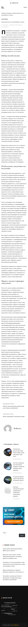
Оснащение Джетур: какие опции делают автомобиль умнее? (18, 478)
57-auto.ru (14, 3)
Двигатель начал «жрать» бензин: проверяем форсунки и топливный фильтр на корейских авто (12, 556)
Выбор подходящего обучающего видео (14, 416)
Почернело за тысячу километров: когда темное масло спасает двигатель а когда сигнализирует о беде (14, 564)
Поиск (4, 532)
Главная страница (6, 13)
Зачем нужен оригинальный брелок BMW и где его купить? (12, 549)
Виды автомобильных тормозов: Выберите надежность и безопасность (13, 571)
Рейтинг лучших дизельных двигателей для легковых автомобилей (13, 407)
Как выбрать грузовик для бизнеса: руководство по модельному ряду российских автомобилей (12, 577)
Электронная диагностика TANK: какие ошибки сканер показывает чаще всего (18, 452)
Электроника (4, 19)
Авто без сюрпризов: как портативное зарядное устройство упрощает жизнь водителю (18, 466)
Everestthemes (15, 625)
